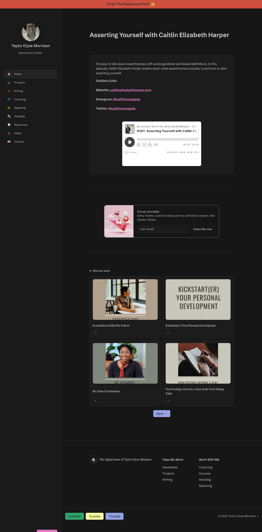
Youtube (94, 516)
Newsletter (170, 467)
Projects (168, 473)
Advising (205, 479)
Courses (205, 473)
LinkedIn (74, 516)
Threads (114, 516)
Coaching (205, 467)
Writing (167, 479)
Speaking (205, 486)
